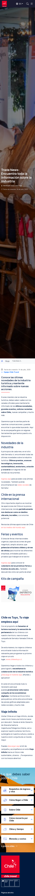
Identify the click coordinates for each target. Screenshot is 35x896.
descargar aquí (14, 746)
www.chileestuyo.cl (14, 659)
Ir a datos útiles (8, 846)
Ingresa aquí (6, 479)
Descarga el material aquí (12, 675)
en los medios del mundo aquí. (13, 527)
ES (19, 4)
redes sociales (23, 485)
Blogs (7, 361)
